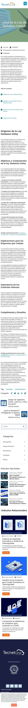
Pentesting (18, 500)
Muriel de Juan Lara (13, 481)
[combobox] (14, 426)
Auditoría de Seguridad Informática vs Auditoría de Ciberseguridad (12, 541)
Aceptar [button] (14, 705)
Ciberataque (6, 455)
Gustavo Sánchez (13, 472)
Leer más (6, 552)
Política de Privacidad (6, 689)
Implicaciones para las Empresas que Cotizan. (13, 110)
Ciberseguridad (7, 50)
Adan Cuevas (12, 490)
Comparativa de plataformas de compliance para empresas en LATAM (13, 623)
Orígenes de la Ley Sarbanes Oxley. (12, 94)
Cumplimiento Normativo (18, 50)
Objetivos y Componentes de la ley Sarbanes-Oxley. (12, 101)
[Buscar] (23, 426)
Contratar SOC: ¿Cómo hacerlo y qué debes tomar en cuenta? (17, 485)
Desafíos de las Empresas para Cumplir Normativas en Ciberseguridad (13, 582)
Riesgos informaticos (8, 446)
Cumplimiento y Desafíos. (10, 118)
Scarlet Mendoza (8, 618)
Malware (5, 459)
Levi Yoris (5, 47)
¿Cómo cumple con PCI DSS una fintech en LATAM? (17, 494)
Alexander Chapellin (8, 536)
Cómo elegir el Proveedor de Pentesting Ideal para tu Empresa (17, 502)
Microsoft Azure (7, 450)
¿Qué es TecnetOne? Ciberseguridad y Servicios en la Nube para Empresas (17, 477)
